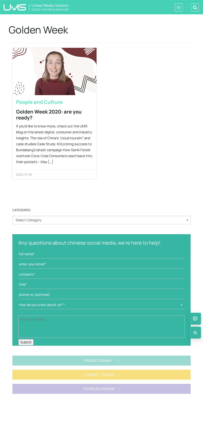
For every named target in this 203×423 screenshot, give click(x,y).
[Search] (195, 332)
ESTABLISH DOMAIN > (101, 388)
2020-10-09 (24, 174)
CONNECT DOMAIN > (101, 374)
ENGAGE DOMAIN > (101, 360)
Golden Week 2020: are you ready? (49, 114)
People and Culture (39, 102)
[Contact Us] (195, 319)
